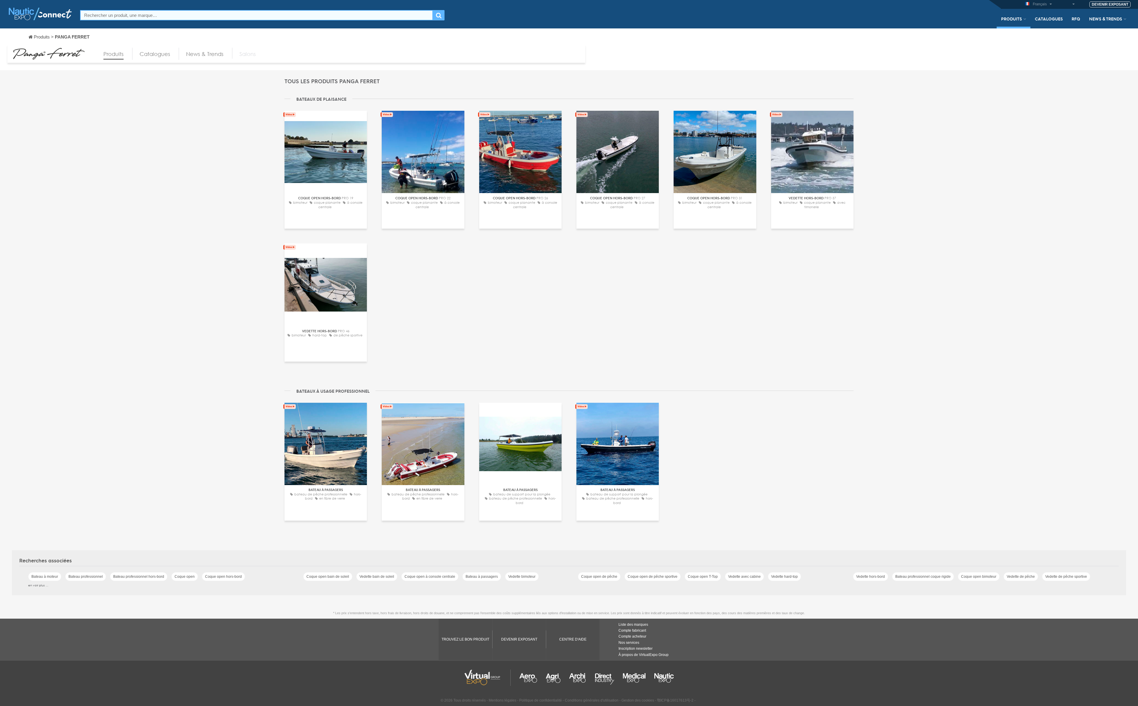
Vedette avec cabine (744, 577)
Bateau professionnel (85, 577)
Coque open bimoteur (978, 577)
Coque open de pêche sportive (652, 577)
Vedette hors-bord (870, 577)
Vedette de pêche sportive (1066, 577)
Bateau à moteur (44, 577)
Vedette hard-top (784, 577)
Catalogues (1049, 18)
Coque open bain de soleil (327, 577)
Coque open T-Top (703, 577)
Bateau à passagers (482, 577)
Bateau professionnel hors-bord (138, 577)
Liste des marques (633, 624)
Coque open (185, 577)
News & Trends (1105, 18)
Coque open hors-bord (223, 577)
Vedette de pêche (1021, 577)
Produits (1011, 18)
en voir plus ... (38, 585)
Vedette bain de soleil (376, 577)
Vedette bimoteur (522, 577)
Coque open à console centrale (430, 577)
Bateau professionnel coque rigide (923, 577)
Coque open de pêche (599, 577)
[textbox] (256, 15)
